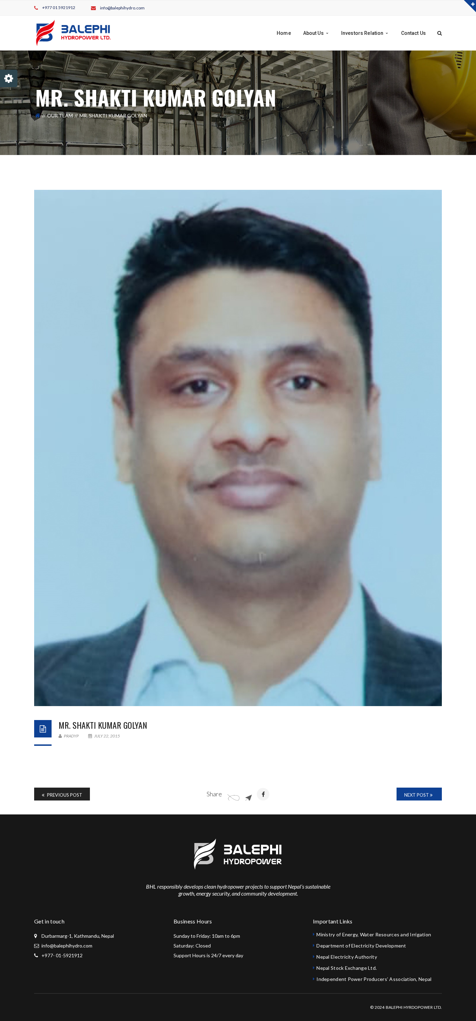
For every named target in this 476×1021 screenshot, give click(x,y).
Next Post (417, 795)
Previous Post (64, 795)
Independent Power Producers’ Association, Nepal (373, 979)
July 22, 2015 (106, 735)
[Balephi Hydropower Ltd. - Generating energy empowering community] (73, 33)
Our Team (60, 115)
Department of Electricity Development (361, 946)
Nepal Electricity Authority (346, 957)
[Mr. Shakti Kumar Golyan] (238, 448)
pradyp (71, 735)
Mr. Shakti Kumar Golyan (103, 725)
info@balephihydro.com (122, 7)
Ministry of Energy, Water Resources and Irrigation (373, 934)
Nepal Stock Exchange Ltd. (346, 968)
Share (214, 794)
